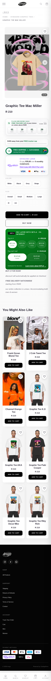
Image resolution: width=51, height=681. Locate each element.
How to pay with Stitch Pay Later (32, 167)
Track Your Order (8, 620)
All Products (6, 575)
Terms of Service (8, 602)
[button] (27, 62)
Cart (4, 624)
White (9, 183)
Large (40, 197)
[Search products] (41, 4)
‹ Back (6, 12)
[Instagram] (5, 562)
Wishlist (25, 678)
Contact (5, 606)
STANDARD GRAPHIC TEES (21, 17)
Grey (28, 183)
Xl (8, 203)
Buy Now (27, 223)
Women (5, 633)
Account (45, 678)
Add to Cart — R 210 (27, 215)
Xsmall (10, 197)
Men (4, 629)
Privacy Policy (7, 597)
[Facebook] (10, 562)
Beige (37, 183)
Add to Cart (13, 365)
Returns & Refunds (9, 593)
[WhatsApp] (16, 562)
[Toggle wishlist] (44, 31)
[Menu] (3, 4)
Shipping (5, 588)
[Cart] (47, 4)
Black (19, 183)
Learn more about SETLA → (35, 266)
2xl (16, 203)
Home (5, 17)
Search (15, 678)
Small (20, 197)
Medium (30, 197)
